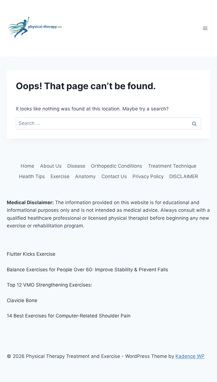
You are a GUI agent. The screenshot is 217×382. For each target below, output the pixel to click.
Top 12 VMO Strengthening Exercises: (49, 285)
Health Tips (32, 176)
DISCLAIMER (183, 176)
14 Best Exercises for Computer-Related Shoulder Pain (69, 316)
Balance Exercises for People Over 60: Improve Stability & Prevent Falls (87, 269)
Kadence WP (190, 356)
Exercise (60, 176)
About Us (51, 166)
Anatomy (85, 176)
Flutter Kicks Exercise (31, 254)
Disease (76, 166)
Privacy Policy (148, 176)
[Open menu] (205, 28)
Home (27, 166)
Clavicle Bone (22, 300)
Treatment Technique (172, 166)
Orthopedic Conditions (116, 166)
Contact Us (114, 176)
